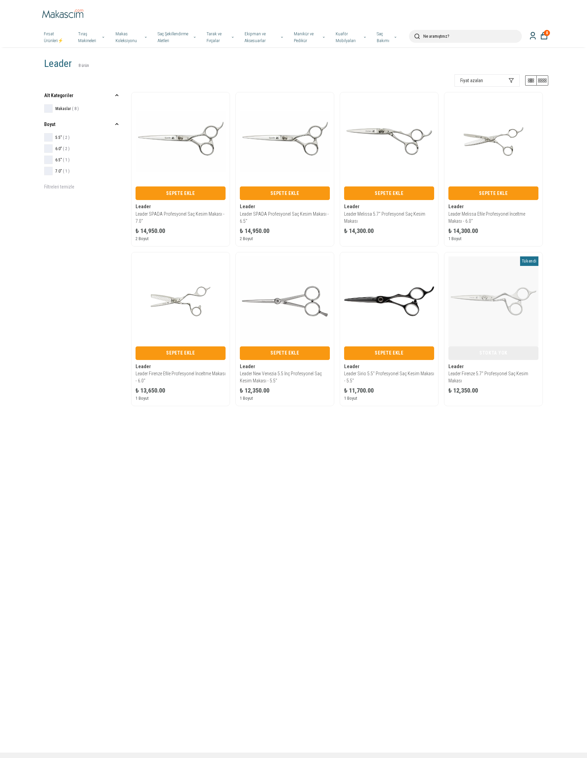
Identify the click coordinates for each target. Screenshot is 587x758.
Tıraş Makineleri (87, 37)
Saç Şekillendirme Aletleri (173, 37)
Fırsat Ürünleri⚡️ (53, 37)
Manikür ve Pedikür (304, 37)
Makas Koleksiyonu (126, 37)
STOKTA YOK (493, 353)
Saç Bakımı (383, 37)
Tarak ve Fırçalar (214, 37)
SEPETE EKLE (180, 193)
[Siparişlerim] (533, 36)
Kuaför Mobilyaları (346, 37)
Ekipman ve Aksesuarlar (255, 37)
